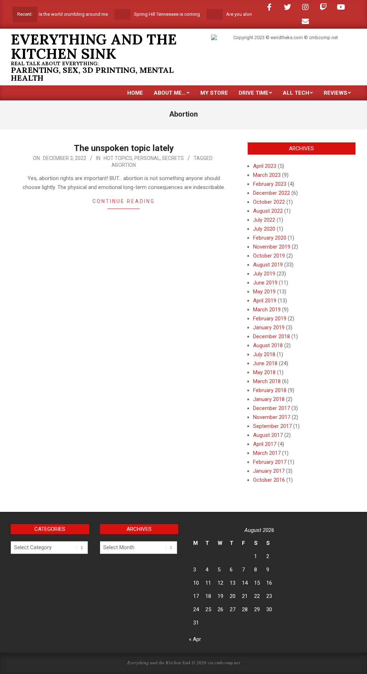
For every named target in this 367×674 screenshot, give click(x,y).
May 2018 (264, 372)
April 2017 (264, 444)
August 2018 (268, 345)
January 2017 (269, 471)
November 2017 (271, 417)
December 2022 (271, 193)
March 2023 (267, 175)
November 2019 (271, 247)
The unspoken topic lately (124, 148)
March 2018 (267, 381)
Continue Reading (123, 201)
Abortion (123, 165)
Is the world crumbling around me (65, 14)
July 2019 (264, 273)
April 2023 (264, 166)
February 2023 (269, 184)
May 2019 (264, 291)
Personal (147, 158)
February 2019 (269, 318)
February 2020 (269, 238)
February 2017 (269, 462)
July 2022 (264, 220)
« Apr (195, 639)
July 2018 (264, 354)
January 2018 (269, 399)
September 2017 (272, 426)
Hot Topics (118, 158)
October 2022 (269, 202)
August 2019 (268, 264)
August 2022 (268, 211)
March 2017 (267, 453)
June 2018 (265, 363)
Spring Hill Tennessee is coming (159, 14)
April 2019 (264, 300)
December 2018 (271, 336)
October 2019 (269, 256)
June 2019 (265, 282)
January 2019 (269, 327)
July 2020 (264, 229)
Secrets (173, 158)
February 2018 (269, 390)
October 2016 (269, 480)
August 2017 (268, 435)
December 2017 (271, 408)
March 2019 (267, 309)
